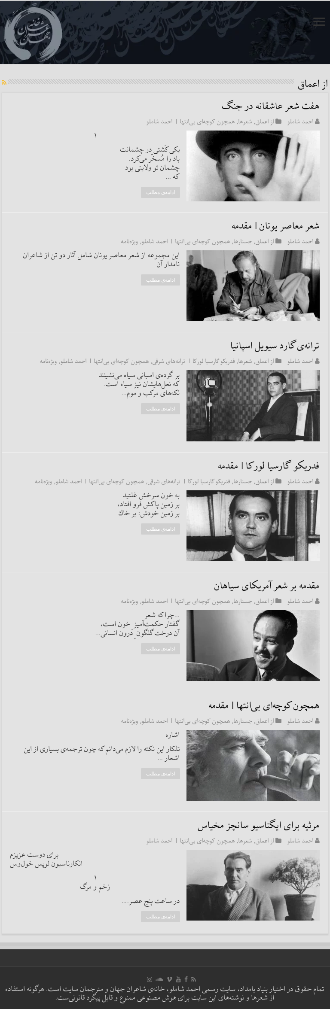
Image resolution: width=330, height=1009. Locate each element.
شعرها (245, 121)
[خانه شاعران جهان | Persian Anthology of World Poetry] (165, 32)
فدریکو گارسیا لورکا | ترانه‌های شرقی (194, 361)
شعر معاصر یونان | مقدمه (276, 226)
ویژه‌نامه (129, 241)
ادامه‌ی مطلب (160, 192)
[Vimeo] (169, 979)
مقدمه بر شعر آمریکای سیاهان (267, 586)
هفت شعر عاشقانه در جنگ (271, 107)
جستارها (243, 241)
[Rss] (193, 979)
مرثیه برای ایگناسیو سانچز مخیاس (259, 826)
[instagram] (149, 979)
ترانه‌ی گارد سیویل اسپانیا (275, 346)
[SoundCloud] (159, 979)
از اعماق (265, 121)
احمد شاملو (300, 121)
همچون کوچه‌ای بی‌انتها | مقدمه (264, 706)
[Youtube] (178, 979)
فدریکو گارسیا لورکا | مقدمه (269, 466)
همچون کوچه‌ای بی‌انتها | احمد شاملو (191, 121)
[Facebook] (186, 979)
